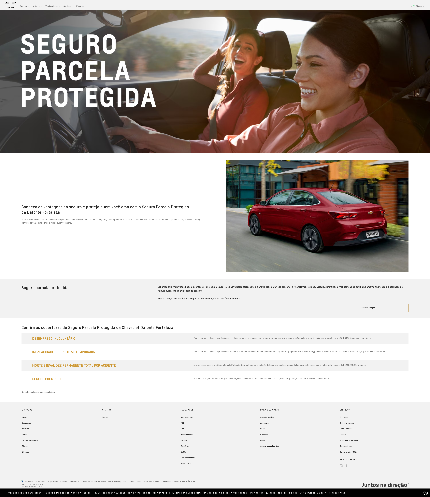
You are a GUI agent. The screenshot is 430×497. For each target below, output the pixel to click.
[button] (38, 392)
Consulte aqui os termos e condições (38, 392)
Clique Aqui (338, 492)
